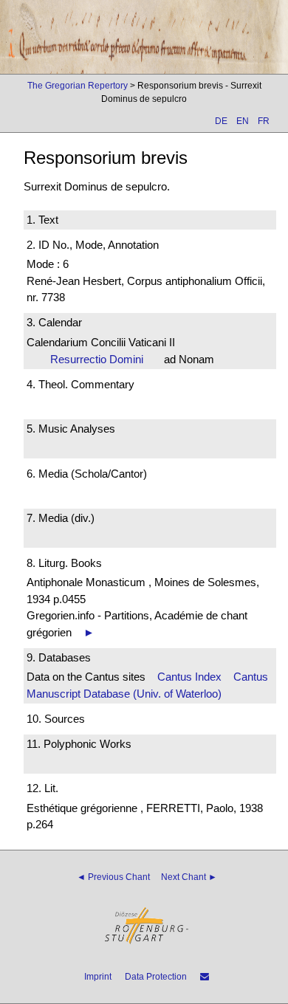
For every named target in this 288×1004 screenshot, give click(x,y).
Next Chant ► (189, 877)
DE (221, 121)
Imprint (98, 977)
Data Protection (156, 977)
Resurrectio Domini (101, 359)
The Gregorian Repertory (77, 85)
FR (264, 121)
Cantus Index (189, 676)
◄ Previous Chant (113, 877)
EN (242, 121)
